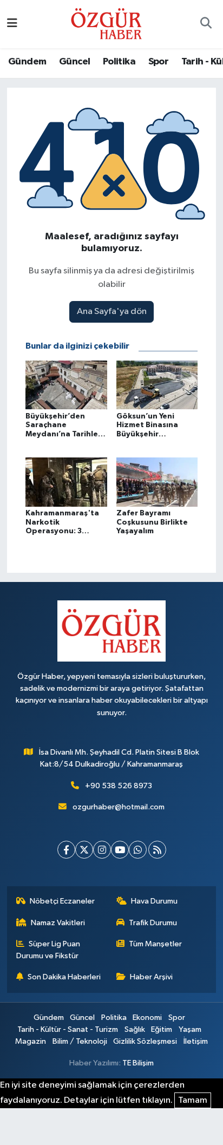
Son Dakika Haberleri (64, 977)
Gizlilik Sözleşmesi (145, 1041)
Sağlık (134, 1029)
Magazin (30, 1041)
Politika (119, 62)
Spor (158, 62)
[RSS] (157, 850)
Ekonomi (147, 1017)
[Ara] (205, 24)
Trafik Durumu (153, 923)
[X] (84, 850)
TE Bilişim (138, 1063)
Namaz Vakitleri (58, 923)
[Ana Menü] (12, 24)
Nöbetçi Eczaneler (62, 901)
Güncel (74, 62)
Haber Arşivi (151, 977)
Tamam (192, 1100)
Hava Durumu (154, 901)
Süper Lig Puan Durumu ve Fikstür (48, 950)
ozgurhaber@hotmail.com (119, 807)
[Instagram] (102, 850)
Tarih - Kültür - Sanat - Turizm (67, 1029)
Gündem (27, 62)
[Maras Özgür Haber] (106, 23)
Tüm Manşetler (155, 944)
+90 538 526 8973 (118, 786)
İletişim (195, 1041)
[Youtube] (120, 850)
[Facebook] (66, 850)
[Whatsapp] (138, 850)
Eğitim (161, 1029)
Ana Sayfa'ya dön (112, 311)
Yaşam (190, 1029)
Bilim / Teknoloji (80, 1041)
